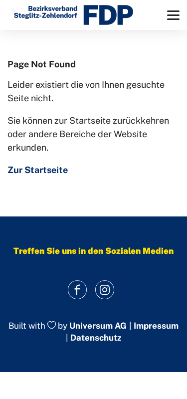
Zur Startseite (37, 170)
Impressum (156, 326)
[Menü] (173, 15)
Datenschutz (95, 337)
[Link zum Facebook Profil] (77, 290)
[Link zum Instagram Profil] (105, 290)
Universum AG (98, 326)
